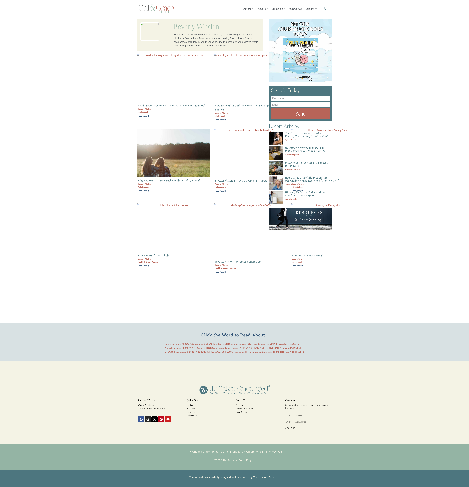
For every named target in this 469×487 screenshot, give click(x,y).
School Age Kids (196, 351)
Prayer (177, 352)
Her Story (228, 348)
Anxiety (185, 344)
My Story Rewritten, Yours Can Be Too (238, 261)
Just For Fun (242, 348)
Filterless (168, 348)
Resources (191, 408)
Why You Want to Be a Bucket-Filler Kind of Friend (169, 180)
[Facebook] (141, 419)
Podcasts (190, 412)
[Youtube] (168, 419)
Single (247, 352)
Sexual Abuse (241, 352)
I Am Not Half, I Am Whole (153, 255)
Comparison (263, 344)
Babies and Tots (209, 343)
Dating (273, 343)
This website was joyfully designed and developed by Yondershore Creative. (234, 477)
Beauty (221, 344)
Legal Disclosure (242, 412)
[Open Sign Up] (316, 9)
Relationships (143, 187)
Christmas (252, 344)
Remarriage (183, 352)
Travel (287, 352)
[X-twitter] (154, 419)
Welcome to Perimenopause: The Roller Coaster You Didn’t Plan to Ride (305, 151)
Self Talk (218, 352)
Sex (236, 352)
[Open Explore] (252, 9)
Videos (293, 351)
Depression (282, 344)
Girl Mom (196, 348)
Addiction (168, 344)
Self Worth (228, 351)
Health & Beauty (144, 262)
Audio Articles (195, 344)
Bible (227, 343)
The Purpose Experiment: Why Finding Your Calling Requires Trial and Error (306, 136)
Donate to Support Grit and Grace (151, 408)
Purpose (155, 262)
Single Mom (254, 352)
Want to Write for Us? (146, 405)
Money (278, 348)
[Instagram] (148, 419)
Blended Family (236, 344)
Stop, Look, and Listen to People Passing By (241, 180)
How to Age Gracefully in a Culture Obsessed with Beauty (306, 179)
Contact (190, 405)
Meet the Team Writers (245, 408)
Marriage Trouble (267, 348)
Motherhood (143, 112)
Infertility (235, 348)
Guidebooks (192, 415)
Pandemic (286, 348)
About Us (239, 405)
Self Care (210, 352)
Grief (203, 348)
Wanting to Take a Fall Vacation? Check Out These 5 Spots (305, 194)
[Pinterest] (161, 419)
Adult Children (176, 344)
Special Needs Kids (265, 352)
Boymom (244, 344)
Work (301, 351)
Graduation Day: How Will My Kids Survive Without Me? (171, 105)
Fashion (296, 344)
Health (209, 348)
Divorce (290, 344)
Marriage (254, 347)
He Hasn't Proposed (218, 348)
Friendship (187, 347)
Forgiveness (176, 348)
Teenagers (278, 351)
